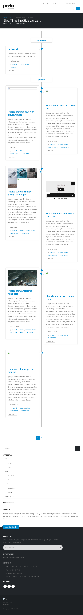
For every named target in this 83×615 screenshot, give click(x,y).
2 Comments (25, 233)
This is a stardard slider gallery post (60, 107)
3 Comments (25, 153)
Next (45, 438)
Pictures (55, 147)
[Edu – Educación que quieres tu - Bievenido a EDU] (8, 6)
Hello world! (13, 49)
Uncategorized (25, 64)
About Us (46, 4)
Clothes (27, 230)
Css (16, 233)
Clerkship (28, 330)
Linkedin (13, 586)
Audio (55, 255)
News (9, 467)
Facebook (5, 586)
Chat (16, 153)
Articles (22, 151)
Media (66, 144)
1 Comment (13, 67)
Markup (60, 144)
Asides (27, 151)
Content (12, 233)
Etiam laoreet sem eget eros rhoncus (59, 297)
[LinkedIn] (72, 8)
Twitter (9, 586)
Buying (22, 230)
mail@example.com (16, 573)
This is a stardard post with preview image (21, 113)
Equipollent (11, 488)
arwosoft (14, 64)
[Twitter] (68, 8)
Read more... (12, 71)
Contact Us (56, 4)
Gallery (50, 147)
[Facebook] (64, 8)
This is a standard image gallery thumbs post (19, 193)
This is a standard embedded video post (60, 215)
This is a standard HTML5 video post (20, 292)
